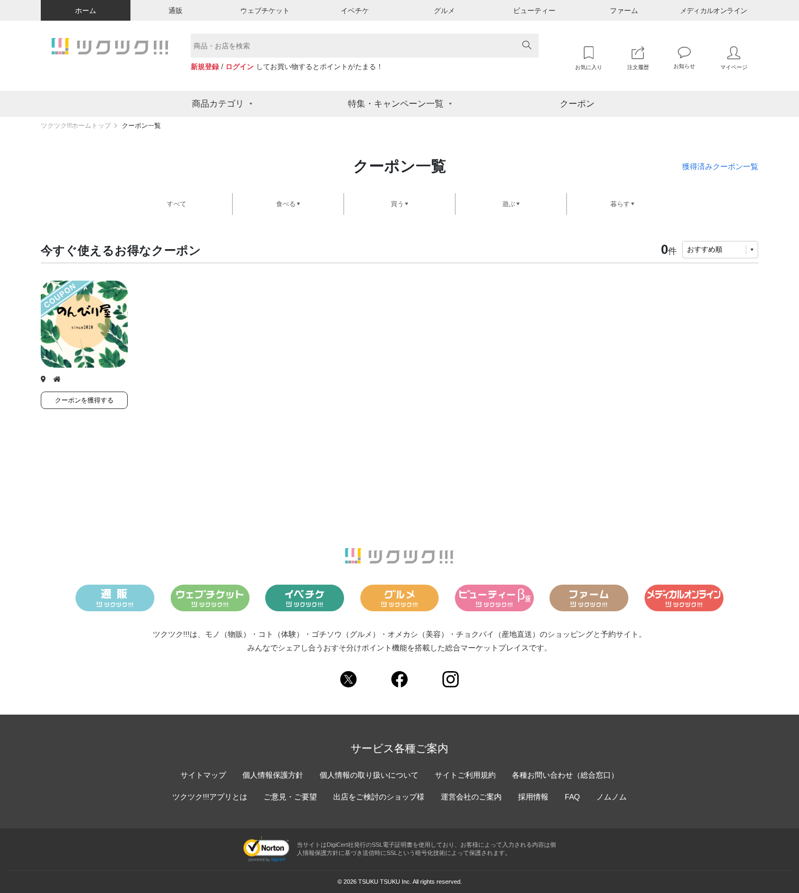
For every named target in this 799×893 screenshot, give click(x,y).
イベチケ (355, 11)
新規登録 (205, 67)
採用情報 (533, 796)
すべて (176, 204)
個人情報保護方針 (272, 775)
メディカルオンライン (713, 11)
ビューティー (534, 11)
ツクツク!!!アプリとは (209, 796)
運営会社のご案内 (471, 796)
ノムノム (611, 796)
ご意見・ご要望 (290, 796)
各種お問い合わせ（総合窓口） (565, 775)
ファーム (624, 11)
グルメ (444, 11)
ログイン (240, 67)
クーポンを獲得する (84, 400)
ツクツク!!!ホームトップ (76, 125)
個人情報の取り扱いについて (369, 775)
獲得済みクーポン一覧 (720, 166)
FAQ (572, 796)
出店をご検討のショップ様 (379, 796)
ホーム (85, 11)
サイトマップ (203, 775)
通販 (175, 11)
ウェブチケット (265, 11)
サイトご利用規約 (465, 775)
